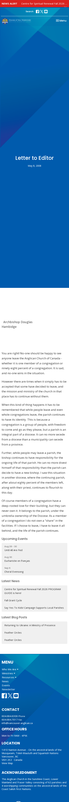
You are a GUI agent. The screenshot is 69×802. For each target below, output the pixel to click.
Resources (8, 677)
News (5, 681)
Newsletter (8, 689)
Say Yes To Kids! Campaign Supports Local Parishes (34, 607)
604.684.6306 (10, 716)
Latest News (11, 581)
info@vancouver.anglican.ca (17, 723)
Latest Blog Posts (14, 617)
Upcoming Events (15, 539)
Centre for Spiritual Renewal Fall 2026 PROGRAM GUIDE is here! (32, 591)
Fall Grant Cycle (13, 600)
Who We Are (9, 669)
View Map (7, 763)
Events (6, 685)
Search (29, 11)
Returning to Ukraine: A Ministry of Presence (29, 625)
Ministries (8, 673)
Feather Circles (13, 632)
